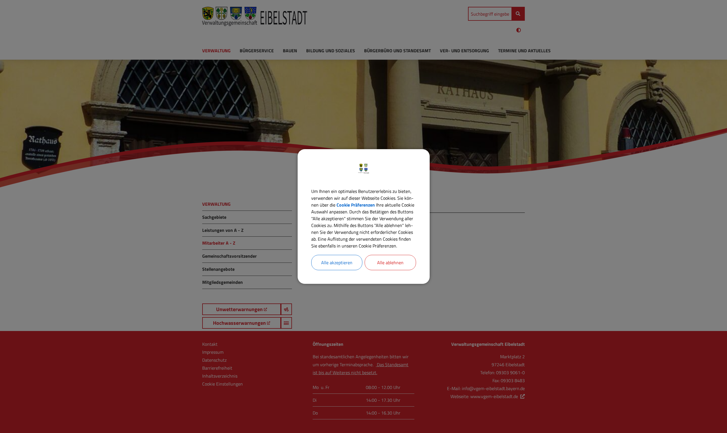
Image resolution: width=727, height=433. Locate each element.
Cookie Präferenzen (356, 204)
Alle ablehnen (390, 262)
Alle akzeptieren (336, 262)
